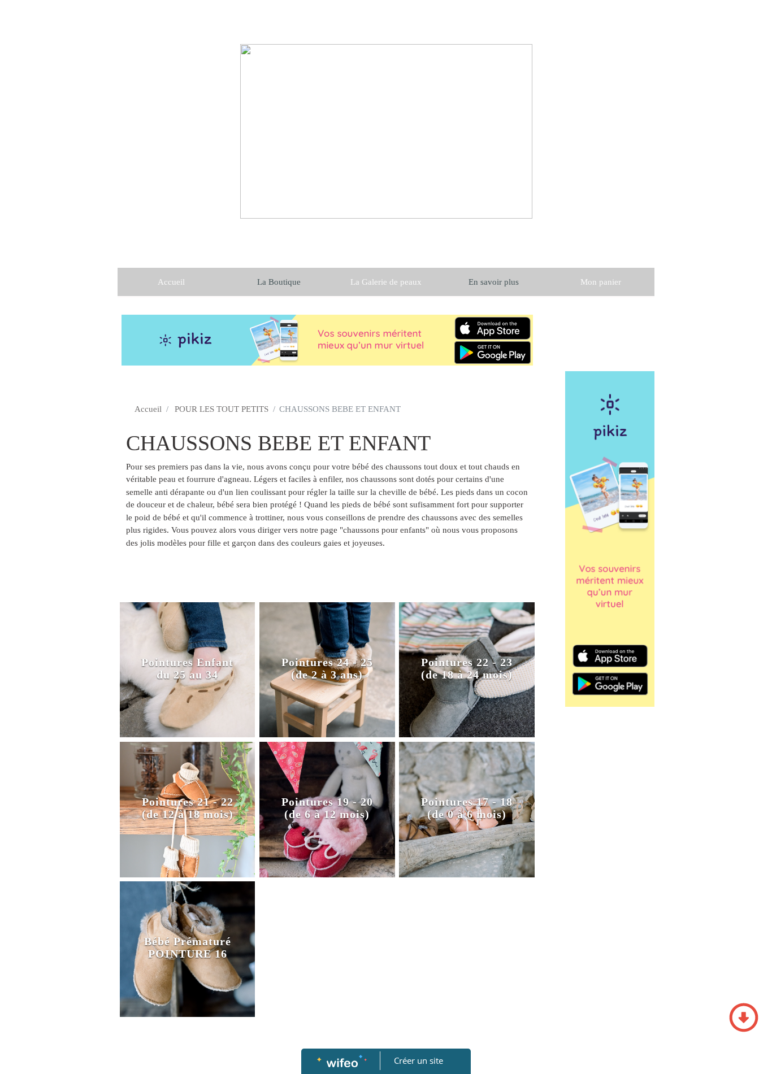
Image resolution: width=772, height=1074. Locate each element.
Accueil (171, 281)
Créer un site (418, 1060)
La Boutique (279, 281)
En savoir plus (494, 281)
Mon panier (600, 281)
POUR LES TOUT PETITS (221, 409)
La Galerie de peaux (386, 281)
